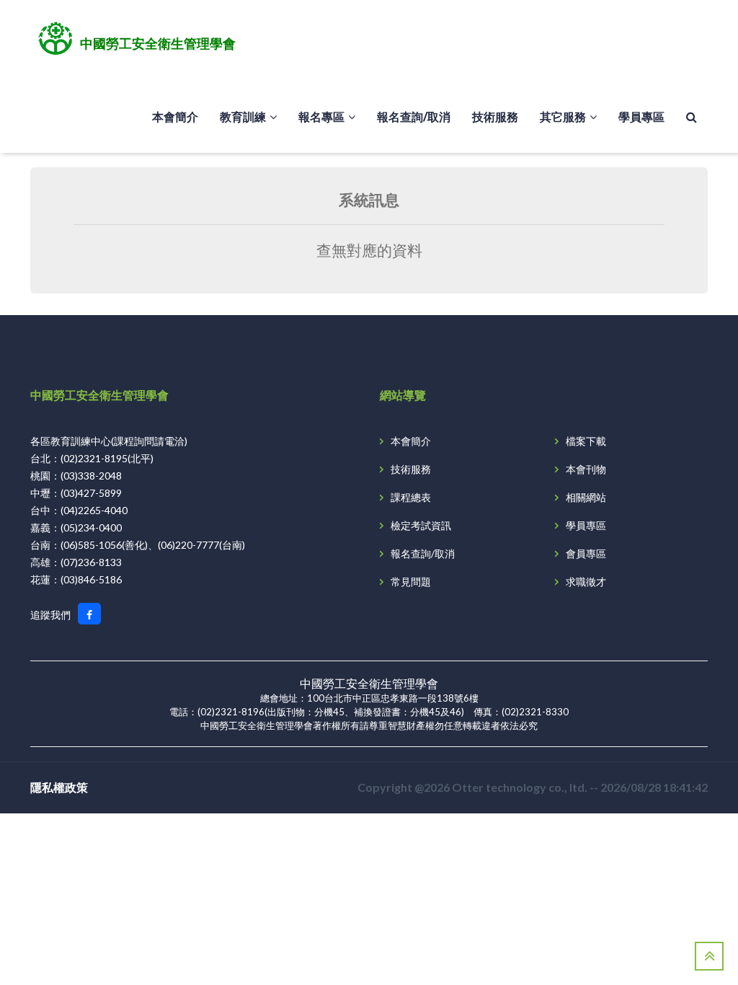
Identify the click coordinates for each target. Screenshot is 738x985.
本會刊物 (586, 469)
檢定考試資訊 (421, 525)
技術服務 (495, 116)
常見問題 (411, 581)
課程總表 (411, 497)
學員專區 (641, 116)
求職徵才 (586, 581)
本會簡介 (175, 116)
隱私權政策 (59, 787)
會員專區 (586, 553)
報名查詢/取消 (413, 116)
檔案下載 (586, 441)
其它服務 (563, 116)
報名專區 (321, 116)
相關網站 (586, 497)
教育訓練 (243, 116)
